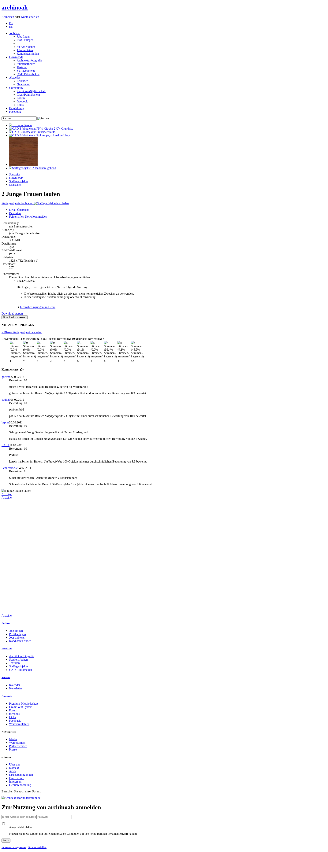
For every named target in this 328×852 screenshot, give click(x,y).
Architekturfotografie (29, 60)
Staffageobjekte (26, 70)
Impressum (15, 781)
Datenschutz (16, 778)
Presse (13, 749)
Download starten (12, 313)
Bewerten (15, 213)
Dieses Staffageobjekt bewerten (22, 332)
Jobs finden (23, 36)
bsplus (5, 422)
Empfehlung (16, 108)
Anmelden (8, 16)
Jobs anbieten (25, 50)
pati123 (6, 399)
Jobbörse (14, 33)
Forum (21, 98)
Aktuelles (14, 77)
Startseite (14, 174)
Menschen (15, 184)
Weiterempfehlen (19, 724)
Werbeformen (17, 742)
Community (16, 87)
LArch (5, 445)
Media (13, 739)
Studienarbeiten (26, 63)
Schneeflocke (10, 468)
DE (11, 23)
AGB (12, 771)
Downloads (16, 57)
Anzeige (7, 494)
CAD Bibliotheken (28, 74)
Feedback (15, 720)
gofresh (6, 376)
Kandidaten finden (28, 53)
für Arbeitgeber (26, 46)
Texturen (22, 67)
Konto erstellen (30, 16)
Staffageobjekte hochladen (18, 203)
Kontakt (14, 767)
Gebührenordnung (20, 785)
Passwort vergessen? (14, 847)
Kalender (22, 81)
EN (11, 26)
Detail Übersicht (19, 209)
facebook (22, 101)
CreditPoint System (28, 94)
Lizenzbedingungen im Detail (37, 307)
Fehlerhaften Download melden (28, 216)
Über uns (14, 764)
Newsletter (23, 84)
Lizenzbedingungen (21, 774)
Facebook (15, 111)
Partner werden (18, 746)
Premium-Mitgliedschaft (31, 91)
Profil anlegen (25, 40)
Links (20, 104)
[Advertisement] (17, 556)
